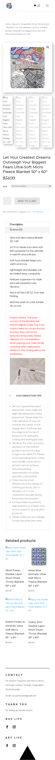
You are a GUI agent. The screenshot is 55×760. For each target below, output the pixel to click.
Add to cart (27, 201)
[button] (47, 47)
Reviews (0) (16, 229)
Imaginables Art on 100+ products (35, 24)
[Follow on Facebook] (7, 727)
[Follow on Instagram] (14, 727)
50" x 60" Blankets (23, 27)
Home (8, 24)
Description (16, 224)
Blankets (10, 27)
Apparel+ (16, 24)
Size (5, 186)
